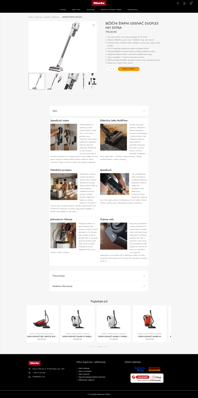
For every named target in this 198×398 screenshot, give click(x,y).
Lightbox (93, 25)
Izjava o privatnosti (85, 371)
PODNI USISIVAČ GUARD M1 (117, 336)
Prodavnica (38, 17)
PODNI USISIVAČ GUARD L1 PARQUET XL (82, 336)
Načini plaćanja (84, 368)
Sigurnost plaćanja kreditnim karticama (92, 377)
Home (31, 17)
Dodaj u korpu (129, 69)
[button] (91, 346)
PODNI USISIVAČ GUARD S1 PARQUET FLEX (47, 336)
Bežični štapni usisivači (56, 17)
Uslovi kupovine (84, 374)
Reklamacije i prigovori (87, 380)
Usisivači (47, 17)
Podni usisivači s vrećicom (48, 334)
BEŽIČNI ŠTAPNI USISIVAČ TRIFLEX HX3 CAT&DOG (158, 336)
